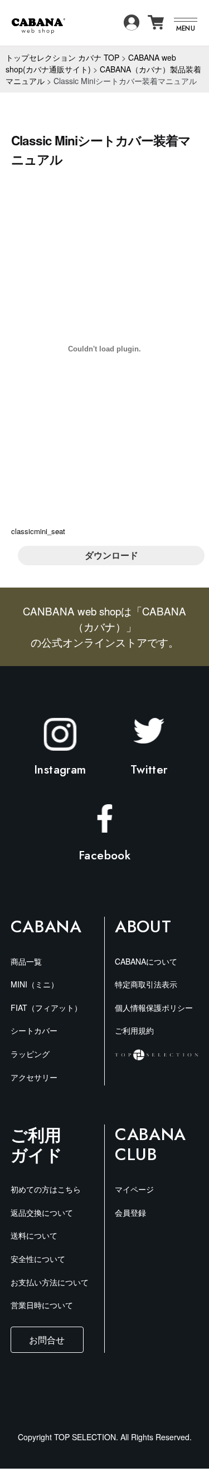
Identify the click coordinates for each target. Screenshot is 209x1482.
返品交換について (42, 1212)
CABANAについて (146, 961)
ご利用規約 (134, 1030)
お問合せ (47, 1339)
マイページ (134, 1189)
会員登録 (130, 1212)
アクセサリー (34, 1077)
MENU (185, 28)
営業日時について (42, 1304)
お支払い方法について (50, 1282)
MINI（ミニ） (35, 984)
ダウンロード (111, 555)
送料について (34, 1235)
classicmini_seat (38, 531)
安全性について (38, 1258)
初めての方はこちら (46, 1189)
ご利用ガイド (36, 1144)
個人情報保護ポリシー (154, 1007)
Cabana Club (150, 1144)
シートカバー (34, 1030)
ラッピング (30, 1053)
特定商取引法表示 (146, 984)
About (143, 927)
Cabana (46, 927)
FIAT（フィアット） (46, 1007)
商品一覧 (26, 961)
